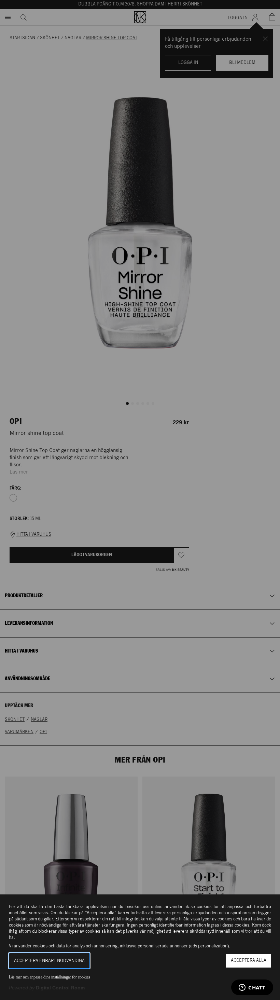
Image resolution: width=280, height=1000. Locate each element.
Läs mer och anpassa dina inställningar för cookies (49, 977)
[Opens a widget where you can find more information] (252, 988)
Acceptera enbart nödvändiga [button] (49, 961)
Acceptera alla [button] (248, 960)
